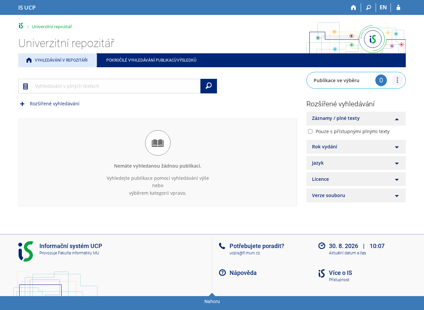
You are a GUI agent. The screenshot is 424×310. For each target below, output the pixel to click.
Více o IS (340, 272)
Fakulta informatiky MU (78, 253)
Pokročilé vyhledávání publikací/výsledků (151, 60)
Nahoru (212, 301)
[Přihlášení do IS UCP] (398, 7)
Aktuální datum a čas (347, 253)
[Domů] (353, 7)
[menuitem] (397, 80)
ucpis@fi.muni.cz (245, 253)
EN (383, 7)
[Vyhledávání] (368, 7)
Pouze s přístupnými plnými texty (353, 131)
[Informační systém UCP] (21, 25)
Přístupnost (339, 280)
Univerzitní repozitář (52, 26)
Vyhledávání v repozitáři (61, 60)
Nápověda (243, 272)
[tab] (356, 119)
